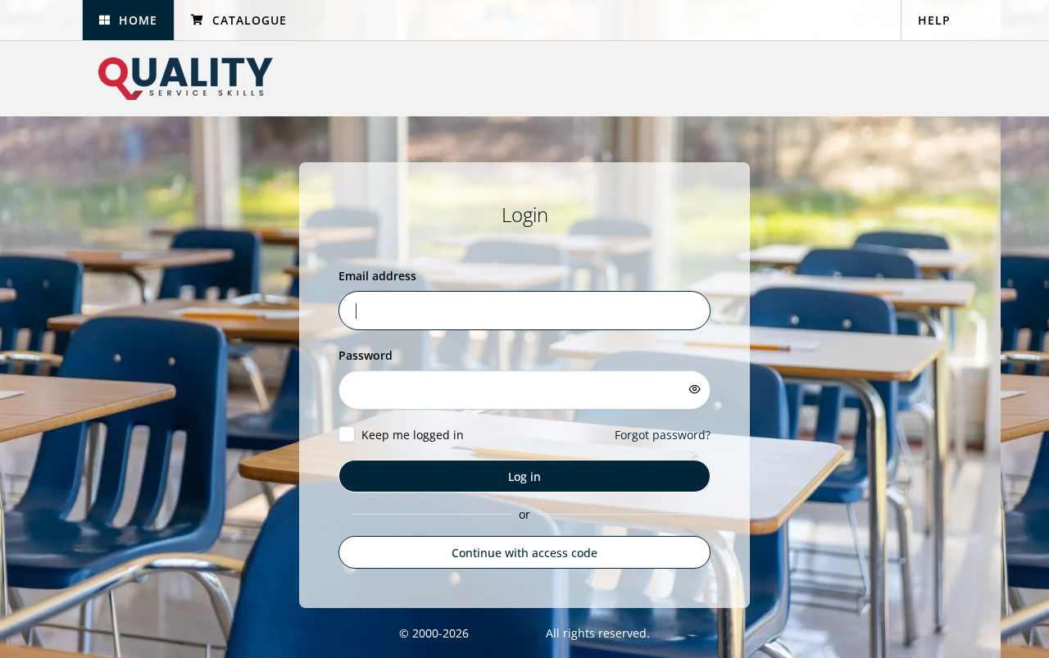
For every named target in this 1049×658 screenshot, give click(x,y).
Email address (377, 276)
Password (365, 355)
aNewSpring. (509, 633)
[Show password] (695, 389)
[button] (128, 20)
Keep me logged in (412, 434)
